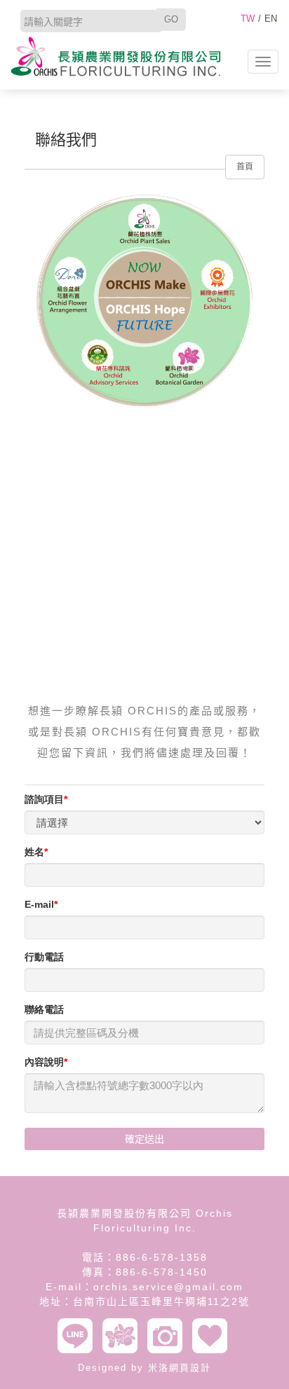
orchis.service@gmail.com (168, 1286)
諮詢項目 (44, 799)
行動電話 (44, 956)
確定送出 (144, 1139)
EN (270, 18)
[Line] (79, 1335)
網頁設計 (190, 1367)
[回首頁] (116, 56)
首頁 (244, 167)
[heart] (213, 1335)
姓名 (34, 851)
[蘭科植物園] (123, 1335)
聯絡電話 (44, 1009)
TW (248, 18)
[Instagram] (168, 1335)
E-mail (39, 904)
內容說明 (44, 1061)
